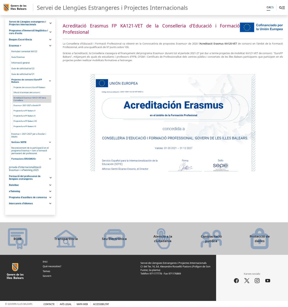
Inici (45, 261)
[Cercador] (280, 7)
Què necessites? (52, 266)
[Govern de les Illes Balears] (18, 8)
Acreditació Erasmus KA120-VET (218, 43)
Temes (46, 271)
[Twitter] (247, 280)
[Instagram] (257, 280)
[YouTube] (267, 280)
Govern (47, 276)
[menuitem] (283, 7)
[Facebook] (236, 280)
